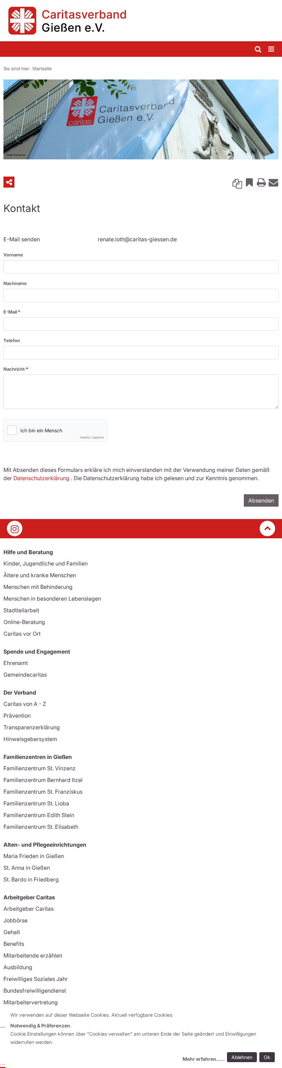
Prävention (17, 715)
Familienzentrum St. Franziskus (43, 791)
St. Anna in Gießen (26, 867)
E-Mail (10, 312)
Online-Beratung (24, 621)
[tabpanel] (141, 119)
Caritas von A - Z (24, 703)
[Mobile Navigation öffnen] (271, 49)
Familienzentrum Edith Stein (38, 815)
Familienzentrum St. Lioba (36, 803)
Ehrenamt (15, 662)
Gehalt (11, 932)
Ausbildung (17, 967)
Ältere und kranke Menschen (39, 575)
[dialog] (144, 1038)
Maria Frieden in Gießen (33, 856)
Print (261, 182)
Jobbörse (15, 920)
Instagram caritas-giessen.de (14, 528)
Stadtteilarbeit (21, 610)
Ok (267, 1057)
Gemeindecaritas (25, 674)
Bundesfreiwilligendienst (34, 990)
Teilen (8, 182)
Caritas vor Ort (22, 633)
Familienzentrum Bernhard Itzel (43, 779)
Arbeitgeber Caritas (28, 908)
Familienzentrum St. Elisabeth (40, 826)
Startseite (42, 68)
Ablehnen (241, 1057)
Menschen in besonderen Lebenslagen (52, 598)
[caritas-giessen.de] (141, 20)
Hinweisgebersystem (30, 739)
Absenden (261, 500)
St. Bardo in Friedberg (31, 879)
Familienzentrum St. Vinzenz (39, 768)
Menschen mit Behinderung (38, 586)
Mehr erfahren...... (204, 1059)
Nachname (15, 283)
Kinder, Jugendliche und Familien (45, 563)
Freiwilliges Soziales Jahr (35, 978)
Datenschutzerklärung (41, 478)
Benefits (13, 943)
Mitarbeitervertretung (30, 1002)
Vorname (13, 254)
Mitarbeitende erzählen (32, 955)
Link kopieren (237, 182)
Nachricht (14, 369)
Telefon (11, 340)
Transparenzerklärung (31, 727)
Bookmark (249, 182)
